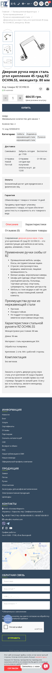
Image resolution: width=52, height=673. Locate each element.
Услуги (5, 422)
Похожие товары (36, 230)
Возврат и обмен (9, 446)
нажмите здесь (41, 657)
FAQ (3, 450)
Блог (4, 418)
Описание (12, 224)
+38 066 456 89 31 (26, 515)
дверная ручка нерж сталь (30, 238)
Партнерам (7, 434)
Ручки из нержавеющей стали (31, 138)
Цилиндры (6, 497)
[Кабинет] (24, 3)
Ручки (4, 481)
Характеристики (35, 224)
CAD (4, 442)
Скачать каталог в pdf (12, 438)
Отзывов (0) (12, 230)
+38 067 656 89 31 (42, 515)
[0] (41, 3)
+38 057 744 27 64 (11, 515)
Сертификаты (8, 426)
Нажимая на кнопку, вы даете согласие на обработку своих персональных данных (25, 617)
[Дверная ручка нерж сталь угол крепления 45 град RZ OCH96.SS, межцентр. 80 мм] (7, 37)
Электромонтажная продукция (16, 493)
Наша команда (8, 457)
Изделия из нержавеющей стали (27, 135)
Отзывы (5, 430)
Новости (6, 414)
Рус (29, 3)
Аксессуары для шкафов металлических (19, 489)
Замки (5, 473)
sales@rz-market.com (13, 519)
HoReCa (20, 134)
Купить (26, 107)
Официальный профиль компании (17, 461)
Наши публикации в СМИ (13, 453)
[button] (8, 68)
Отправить (14, 638)
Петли (4, 477)
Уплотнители (8, 485)
